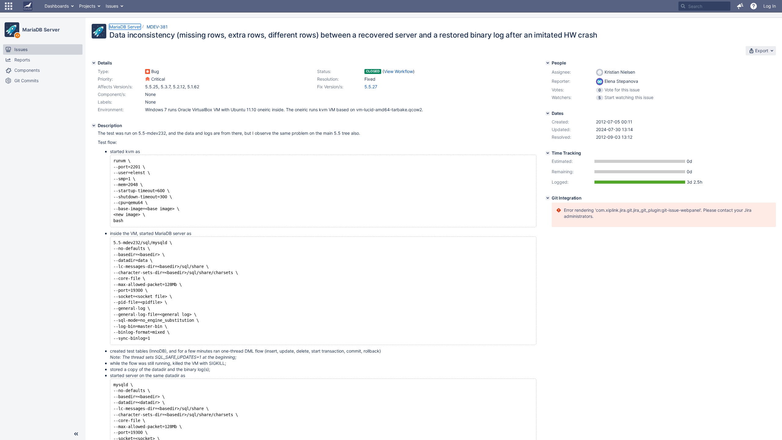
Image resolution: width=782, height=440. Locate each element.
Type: (103, 71)
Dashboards (57, 6)
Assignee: (561, 72)
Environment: (111, 109)
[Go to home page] (27, 6)
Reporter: (561, 81)
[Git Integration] (548, 198)
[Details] (94, 63)
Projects (87, 6)
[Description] (94, 125)
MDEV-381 (157, 26)
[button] (8, 6)
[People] (548, 63)
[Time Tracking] (548, 153)
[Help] (753, 6)
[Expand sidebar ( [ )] (76, 433)
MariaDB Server (41, 30)
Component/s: (112, 94)
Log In (769, 6)
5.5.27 (370, 86)
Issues (112, 6)
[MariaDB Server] (12, 29)
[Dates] (548, 113)
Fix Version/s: (330, 86)
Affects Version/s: (115, 86)
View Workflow (398, 71)
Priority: (105, 79)
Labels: (105, 102)
